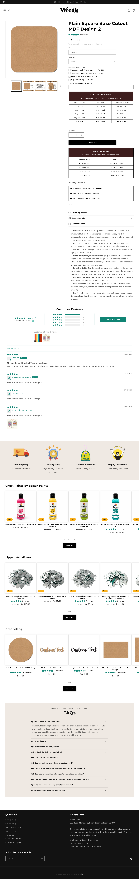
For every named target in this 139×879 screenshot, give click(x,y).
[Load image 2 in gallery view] (28, 86)
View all (69, 545)
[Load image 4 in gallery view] (52, 86)
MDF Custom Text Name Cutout (52, 668)
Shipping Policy (11, 831)
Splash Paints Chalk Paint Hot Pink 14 (20, 524)
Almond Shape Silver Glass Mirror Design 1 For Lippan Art (115, 597)
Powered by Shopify (76, 874)
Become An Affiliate (13, 839)
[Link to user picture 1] (12, 423)
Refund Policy (10, 824)
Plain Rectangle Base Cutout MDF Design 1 (115, 669)
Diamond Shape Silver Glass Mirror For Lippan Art (52, 597)
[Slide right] (60, 86)
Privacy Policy (10, 820)
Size (70, 48)
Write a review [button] (113, 319)
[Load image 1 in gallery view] (16, 86)
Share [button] (73, 205)
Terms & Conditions (13, 827)
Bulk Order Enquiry (13, 843)
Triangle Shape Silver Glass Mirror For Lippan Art (84, 597)
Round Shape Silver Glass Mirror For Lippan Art (20, 597)
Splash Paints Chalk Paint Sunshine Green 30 (84, 525)
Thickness (72, 57)
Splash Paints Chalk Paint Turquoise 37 (116, 525)
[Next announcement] (95, 2)
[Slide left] (7, 86)
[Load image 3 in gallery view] (40, 86)
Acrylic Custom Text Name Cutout (84, 668)
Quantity (72, 131)
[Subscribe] (42, 858)
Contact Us (9, 835)
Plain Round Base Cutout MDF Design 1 (21, 669)
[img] (12, 354)
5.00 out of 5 (31, 318)
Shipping (83, 44)
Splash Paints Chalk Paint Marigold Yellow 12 (52, 525)
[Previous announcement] (43, 2)
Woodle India (65, 874)
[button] (4, 10)
